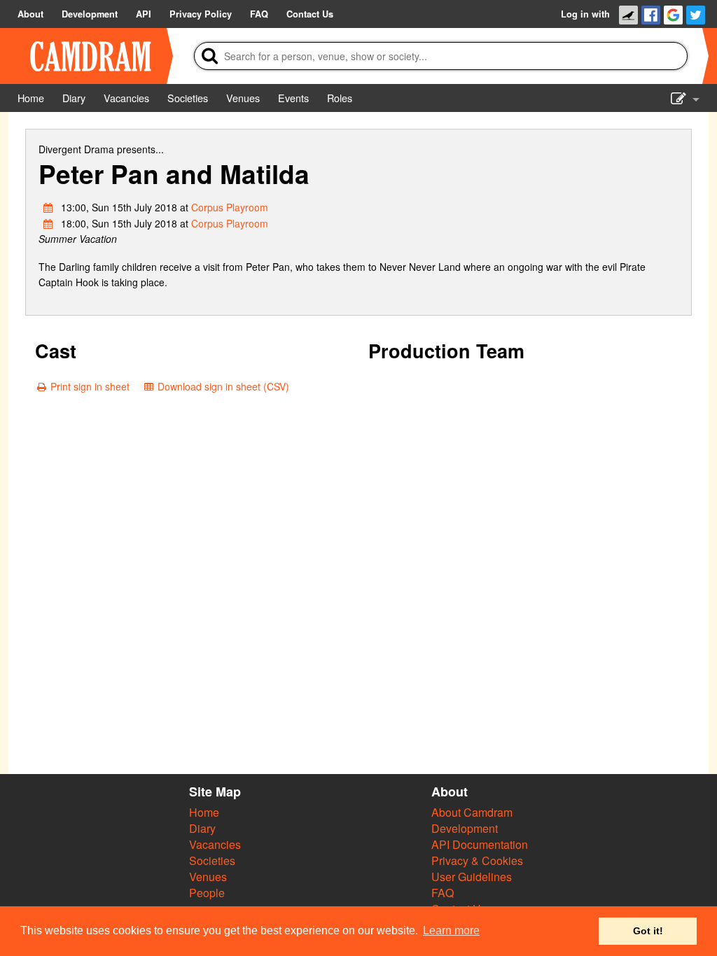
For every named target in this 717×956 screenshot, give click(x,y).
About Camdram (472, 812)
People (207, 893)
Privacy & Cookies (477, 860)
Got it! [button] (648, 930)
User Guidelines (471, 877)
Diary (202, 828)
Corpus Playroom (229, 207)
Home (204, 812)
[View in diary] (48, 207)
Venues (208, 877)
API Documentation (479, 844)
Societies (212, 860)
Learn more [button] (451, 930)
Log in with (585, 14)
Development (464, 828)
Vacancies (215, 844)
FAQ (442, 893)
